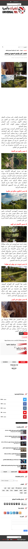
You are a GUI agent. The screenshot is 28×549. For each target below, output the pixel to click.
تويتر (11, 513)
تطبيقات (21, 490)
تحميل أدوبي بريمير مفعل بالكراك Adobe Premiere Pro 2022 (13, 431)
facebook (5, 362)
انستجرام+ (5, 513)
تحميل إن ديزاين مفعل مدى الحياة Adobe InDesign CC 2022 (13, 437)
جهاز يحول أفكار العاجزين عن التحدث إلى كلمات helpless (12, 454)
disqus (14, 362)
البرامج (13, 488)
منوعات (21, 50)
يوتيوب (17, 513)
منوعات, (12, 58)
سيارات (3, 490)
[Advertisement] (14, 31)
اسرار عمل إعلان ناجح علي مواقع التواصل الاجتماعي (12, 460)
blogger (23, 362)
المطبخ (25, 490)
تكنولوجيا (16, 490)
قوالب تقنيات (4, 540)
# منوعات (21, 333)
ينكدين (14, 513)
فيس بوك (8, 513)
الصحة (9, 488)
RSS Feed (20, 513)
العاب (5, 488)
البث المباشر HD (18, 488)
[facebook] (18, 2)
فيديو (25, 493)
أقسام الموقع (14, 472)
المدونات (5, 472)
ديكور (7, 490)
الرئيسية (25, 50)
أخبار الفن (24, 488)
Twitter (23, 472)
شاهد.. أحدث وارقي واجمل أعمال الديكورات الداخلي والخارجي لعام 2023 (12, 448)
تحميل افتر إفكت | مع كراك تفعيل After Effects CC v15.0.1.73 (11, 443)
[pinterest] (10, 2)
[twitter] (16, 2)
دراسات (11, 490)
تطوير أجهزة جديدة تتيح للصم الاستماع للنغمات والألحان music (11, 466)
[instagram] (14, 2)
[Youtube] (12, 1)
